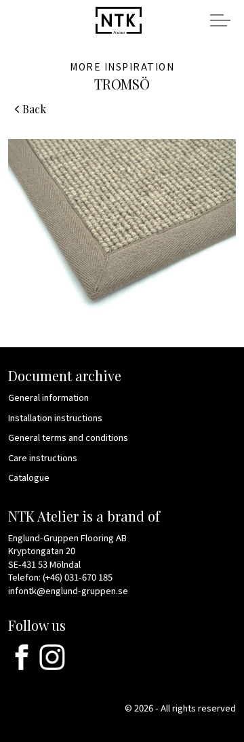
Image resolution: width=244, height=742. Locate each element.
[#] (21, 657)
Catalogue (28, 477)
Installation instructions (55, 417)
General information (48, 397)
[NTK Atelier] (119, 19)
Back (34, 109)
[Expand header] (220, 20)
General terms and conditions (68, 437)
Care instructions (42, 457)
